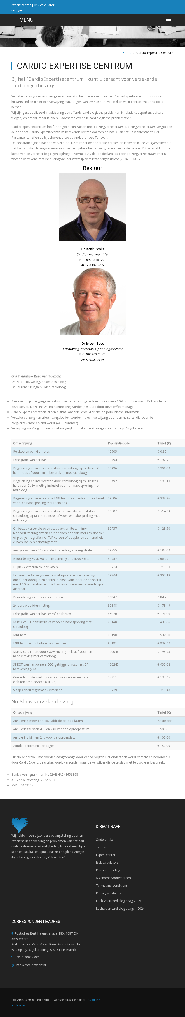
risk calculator (44, 5)
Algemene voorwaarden (113, 878)
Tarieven (102, 847)
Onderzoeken (106, 839)
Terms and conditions (112, 885)
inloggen (17, 10)
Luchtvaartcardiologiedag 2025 (118, 901)
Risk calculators (107, 862)
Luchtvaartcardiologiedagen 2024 (120, 908)
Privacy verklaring (108, 893)
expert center (21, 5)
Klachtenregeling (108, 870)
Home (126, 52)
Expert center (105, 855)
